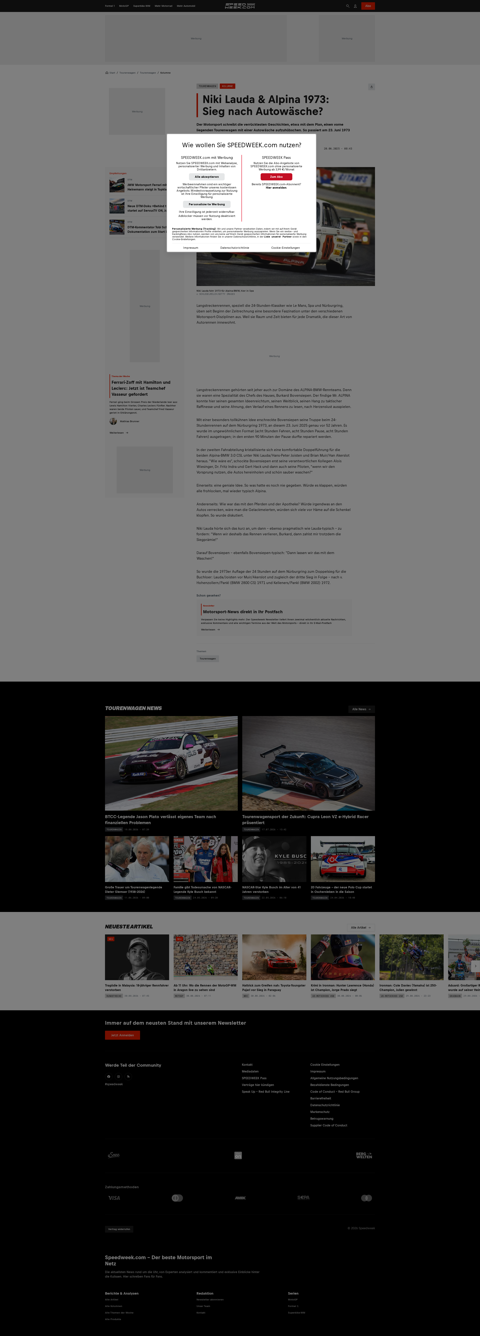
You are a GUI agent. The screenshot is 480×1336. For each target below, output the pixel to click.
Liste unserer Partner (278, 236)
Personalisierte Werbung (207, 204)
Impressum (190, 247)
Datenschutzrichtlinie (234, 247)
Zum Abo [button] (276, 176)
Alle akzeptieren (207, 176)
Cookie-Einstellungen (285, 247)
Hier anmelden (276, 187)
